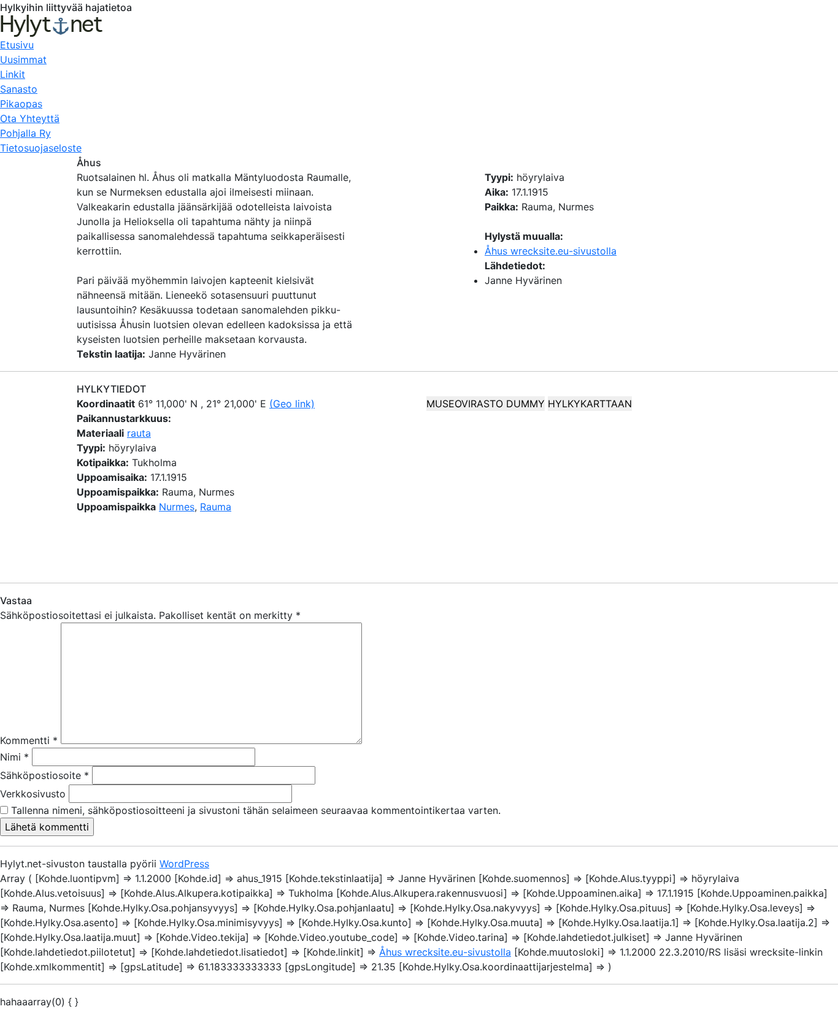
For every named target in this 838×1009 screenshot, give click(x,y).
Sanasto (18, 89)
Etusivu (17, 45)
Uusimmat (23, 59)
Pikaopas (21, 104)
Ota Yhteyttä (30, 118)
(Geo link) (292, 403)
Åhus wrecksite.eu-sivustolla (551, 251)
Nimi (14, 757)
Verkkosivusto (33, 794)
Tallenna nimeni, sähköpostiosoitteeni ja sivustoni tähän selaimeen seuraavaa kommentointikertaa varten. (256, 810)
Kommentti (29, 740)
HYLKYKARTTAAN (590, 403)
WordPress (184, 863)
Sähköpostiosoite (44, 775)
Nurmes (176, 507)
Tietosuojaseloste (41, 148)
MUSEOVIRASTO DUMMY (485, 403)
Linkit (12, 74)
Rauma (215, 507)
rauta (139, 433)
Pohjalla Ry (25, 133)
